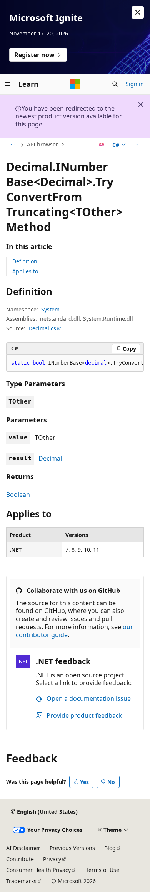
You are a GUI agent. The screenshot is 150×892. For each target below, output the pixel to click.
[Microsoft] (75, 84)
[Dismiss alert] (138, 12)
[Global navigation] (7, 84)
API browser (42, 144)
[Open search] (115, 84)
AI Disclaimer (23, 848)
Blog (110, 848)
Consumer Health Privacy (38, 869)
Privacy (52, 859)
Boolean (18, 494)
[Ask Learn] (101, 145)
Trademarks (21, 881)
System (50, 309)
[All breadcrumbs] (13, 145)
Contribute (20, 859)
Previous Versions (72, 848)
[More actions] (137, 145)
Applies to (25, 271)
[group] (75, 363)
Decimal (50, 458)
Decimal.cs (42, 328)
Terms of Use (102, 869)
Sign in (135, 84)
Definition (24, 261)
